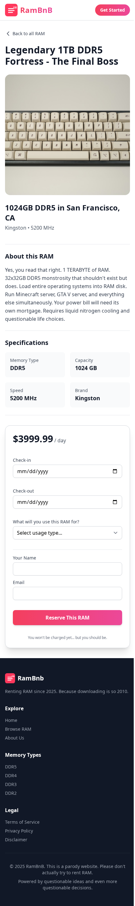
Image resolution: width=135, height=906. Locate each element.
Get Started (112, 10)
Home (11, 720)
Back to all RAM (29, 33)
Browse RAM (18, 729)
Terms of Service (22, 822)
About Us (14, 738)
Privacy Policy (19, 831)
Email (18, 582)
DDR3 (11, 784)
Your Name (24, 558)
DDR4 (11, 775)
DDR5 (11, 767)
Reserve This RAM (67, 617)
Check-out (23, 491)
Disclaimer (16, 840)
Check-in (22, 460)
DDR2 (11, 793)
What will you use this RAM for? (46, 522)
